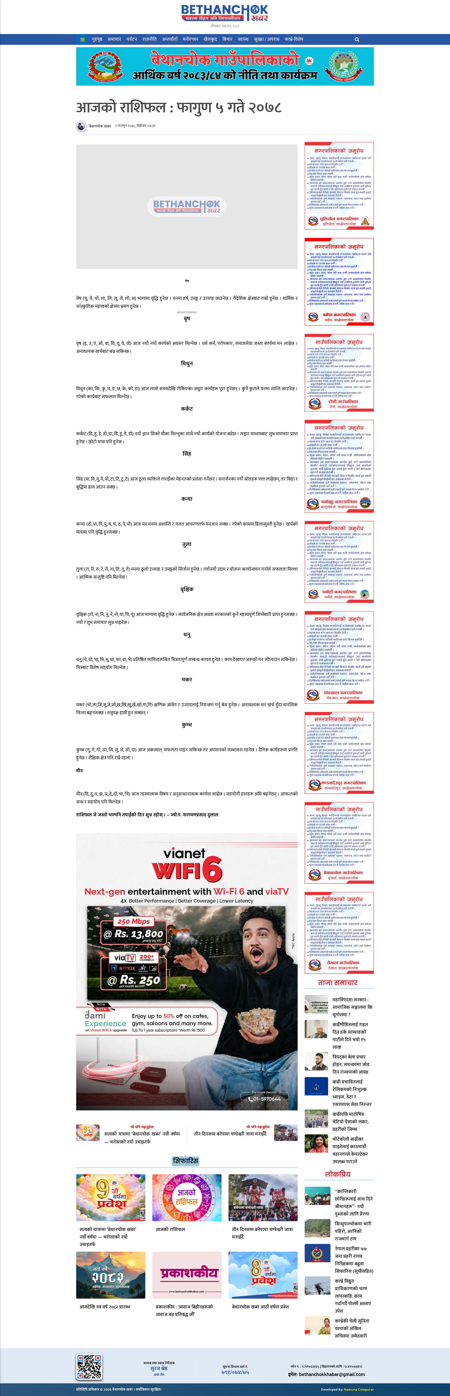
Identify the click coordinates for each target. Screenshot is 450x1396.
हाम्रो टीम (159, 1374)
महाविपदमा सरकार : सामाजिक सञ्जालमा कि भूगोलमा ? (352, 1007)
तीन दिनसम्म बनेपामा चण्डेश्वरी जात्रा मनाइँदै (262, 1233)
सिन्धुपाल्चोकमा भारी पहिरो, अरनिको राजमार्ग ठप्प (353, 1231)
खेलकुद (210, 39)
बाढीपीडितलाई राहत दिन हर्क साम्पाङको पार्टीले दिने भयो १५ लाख (350, 1036)
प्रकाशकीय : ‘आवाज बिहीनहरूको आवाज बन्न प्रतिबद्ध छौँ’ (184, 1311)
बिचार (227, 39)
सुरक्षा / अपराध (266, 39)
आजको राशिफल (170, 1230)
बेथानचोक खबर (100, 126)
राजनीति (149, 39)
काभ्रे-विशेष (294, 39)
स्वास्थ (243, 39)
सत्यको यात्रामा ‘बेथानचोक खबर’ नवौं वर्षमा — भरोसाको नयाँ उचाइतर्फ (108, 1237)
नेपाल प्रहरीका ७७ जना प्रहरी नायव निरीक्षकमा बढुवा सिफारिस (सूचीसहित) (354, 1260)
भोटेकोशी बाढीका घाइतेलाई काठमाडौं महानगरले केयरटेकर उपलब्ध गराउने (350, 1150)
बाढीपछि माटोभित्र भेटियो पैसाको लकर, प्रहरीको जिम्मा (351, 1121)
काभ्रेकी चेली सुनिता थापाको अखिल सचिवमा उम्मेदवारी (352, 1328)
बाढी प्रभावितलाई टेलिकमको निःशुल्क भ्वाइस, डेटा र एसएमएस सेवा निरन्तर (352, 1093)
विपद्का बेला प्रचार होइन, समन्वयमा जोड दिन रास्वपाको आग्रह (351, 1064)
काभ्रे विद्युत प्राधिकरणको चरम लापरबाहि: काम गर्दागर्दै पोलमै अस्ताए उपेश (353, 1296)
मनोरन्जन (190, 39)
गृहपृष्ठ (97, 39)
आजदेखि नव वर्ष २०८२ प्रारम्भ (105, 1307)
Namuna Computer (359, 1389)
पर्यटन (132, 39)
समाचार (114, 39)
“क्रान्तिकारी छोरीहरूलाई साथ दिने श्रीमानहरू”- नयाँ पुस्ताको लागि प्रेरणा (354, 1203)
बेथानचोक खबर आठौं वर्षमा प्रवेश (260, 1307)
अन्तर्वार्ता (169, 39)
